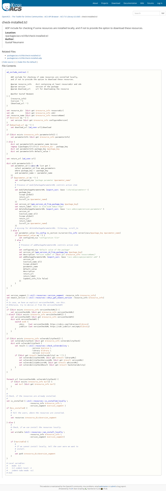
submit (113, 486)
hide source (8, 62)
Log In (159, 3)
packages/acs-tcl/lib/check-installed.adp (24, 58)
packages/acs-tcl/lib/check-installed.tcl (24, 55)
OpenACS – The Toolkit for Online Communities (22, 16)
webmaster (103, 486)
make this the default (27, 62)
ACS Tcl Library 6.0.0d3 (70, 16)
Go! (162, 13)
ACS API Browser (51, 16)
